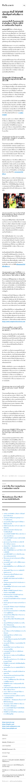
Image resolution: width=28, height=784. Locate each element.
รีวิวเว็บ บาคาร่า (8, 5)
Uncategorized (21, 475)
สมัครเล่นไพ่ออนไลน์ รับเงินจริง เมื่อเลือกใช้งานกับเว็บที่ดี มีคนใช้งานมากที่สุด (13, 775)
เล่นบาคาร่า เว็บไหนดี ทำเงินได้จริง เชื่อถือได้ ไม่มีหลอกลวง (13, 760)
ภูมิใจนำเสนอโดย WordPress (16, 781)
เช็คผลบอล (5, 735)
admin (6, 475)
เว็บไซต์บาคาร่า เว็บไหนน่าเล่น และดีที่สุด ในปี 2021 (13, 770)
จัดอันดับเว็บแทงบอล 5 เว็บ (8, 749)
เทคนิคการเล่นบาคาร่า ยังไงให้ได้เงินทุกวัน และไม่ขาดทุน (13, 765)
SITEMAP (4, 756)
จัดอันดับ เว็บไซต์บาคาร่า (8, 742)
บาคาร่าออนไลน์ (6, 745)
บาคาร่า (4, 738)
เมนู (24, 5)
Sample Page (6, 753)
